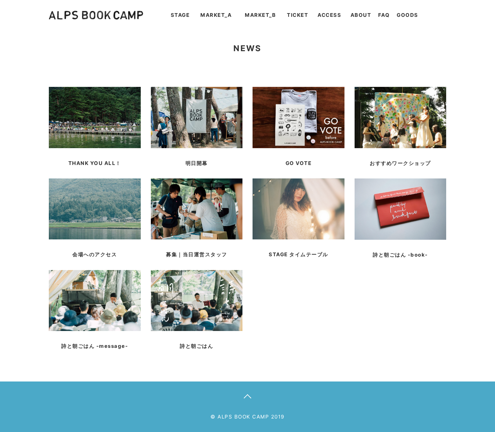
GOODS (407, 15)
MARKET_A (216, 15)
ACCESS (329, 15)
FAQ (384, 15)
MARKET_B (260, 15)
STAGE (180, 15)
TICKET (297, 15)
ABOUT (361, 15)
